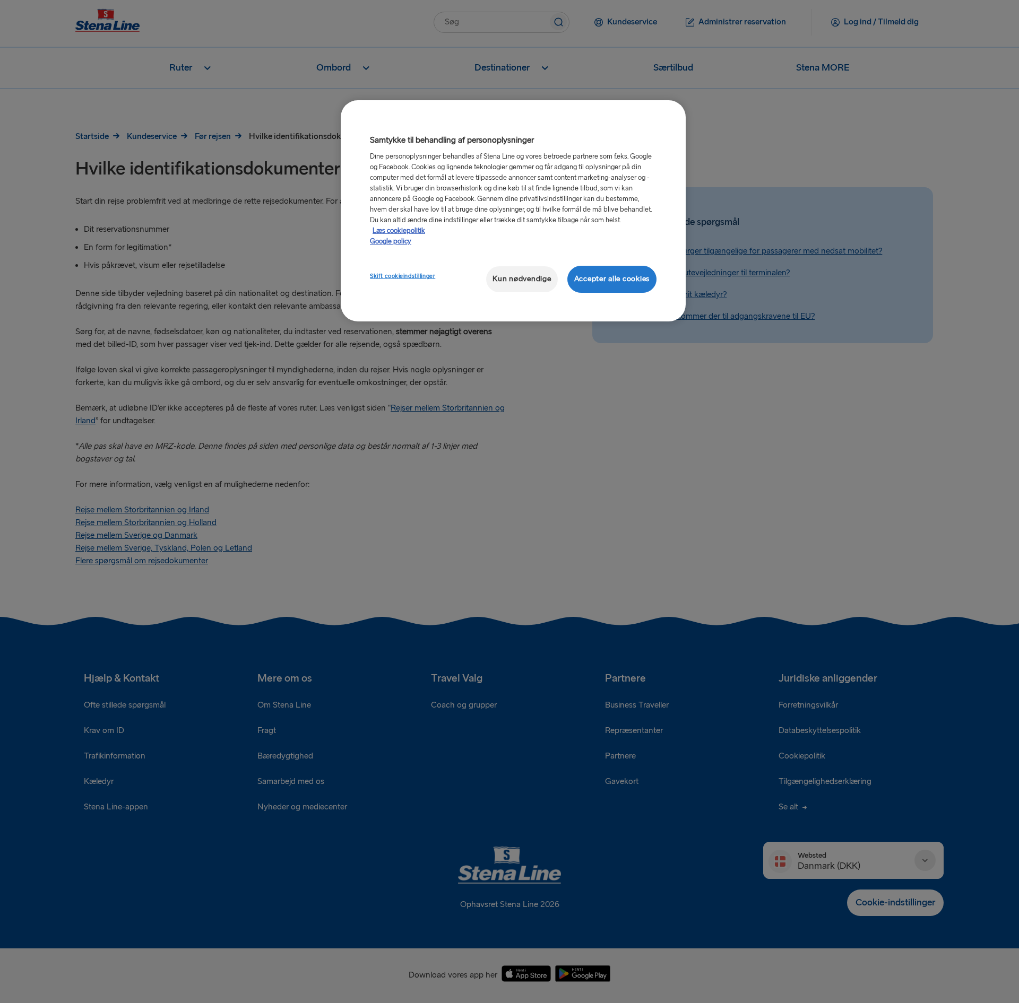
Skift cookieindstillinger (402, 276)
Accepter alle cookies (612, 278)
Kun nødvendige (522, 278)
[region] (513, 210)
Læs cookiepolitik (399, 230)
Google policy (390, 241)
